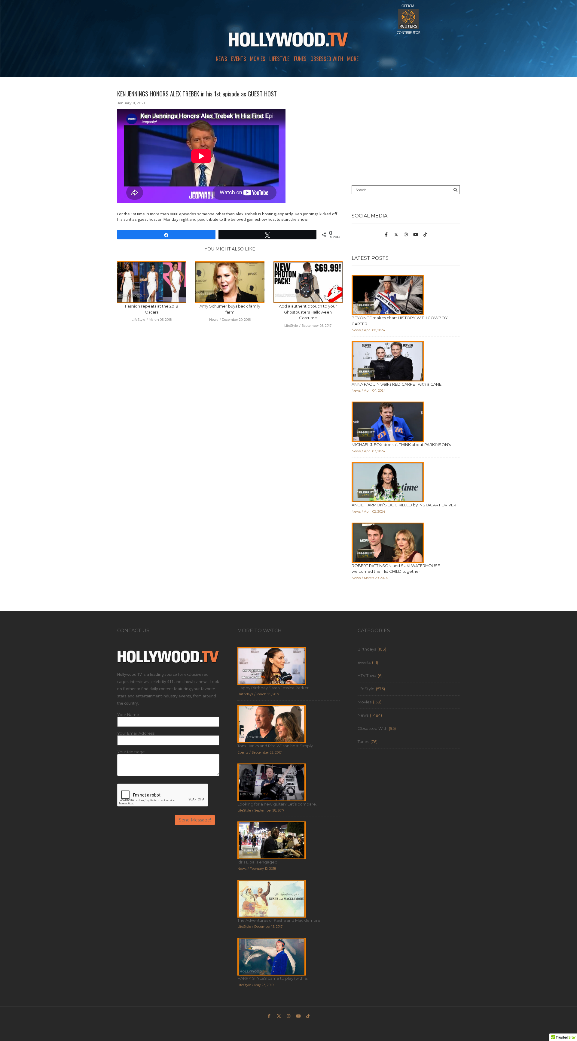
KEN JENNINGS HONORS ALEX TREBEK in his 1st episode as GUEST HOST (197, 93)
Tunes (300, 58)
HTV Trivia (367, 675)
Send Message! (195, 820)
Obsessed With (326, 58)
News (221, 58)
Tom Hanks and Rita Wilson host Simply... (276, 745)
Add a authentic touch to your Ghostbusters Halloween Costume (308, 312)
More (353, 58)
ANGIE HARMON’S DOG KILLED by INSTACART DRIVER (404, 504)
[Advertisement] (406, 131)
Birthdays (367, 649)
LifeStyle (279, 58)
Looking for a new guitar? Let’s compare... (278, 804)
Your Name (128, 715)
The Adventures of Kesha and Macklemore (278, 920)
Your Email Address (135, 733)
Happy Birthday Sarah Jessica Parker (273, 687)
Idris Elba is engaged (257, 862)
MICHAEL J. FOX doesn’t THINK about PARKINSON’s (401, 444)
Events (238, 58)
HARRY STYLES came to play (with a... (273, 978)
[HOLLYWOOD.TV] (288, 42)
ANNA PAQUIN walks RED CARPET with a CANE (396, 384)
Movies (257, 58)
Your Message (131, 752)
